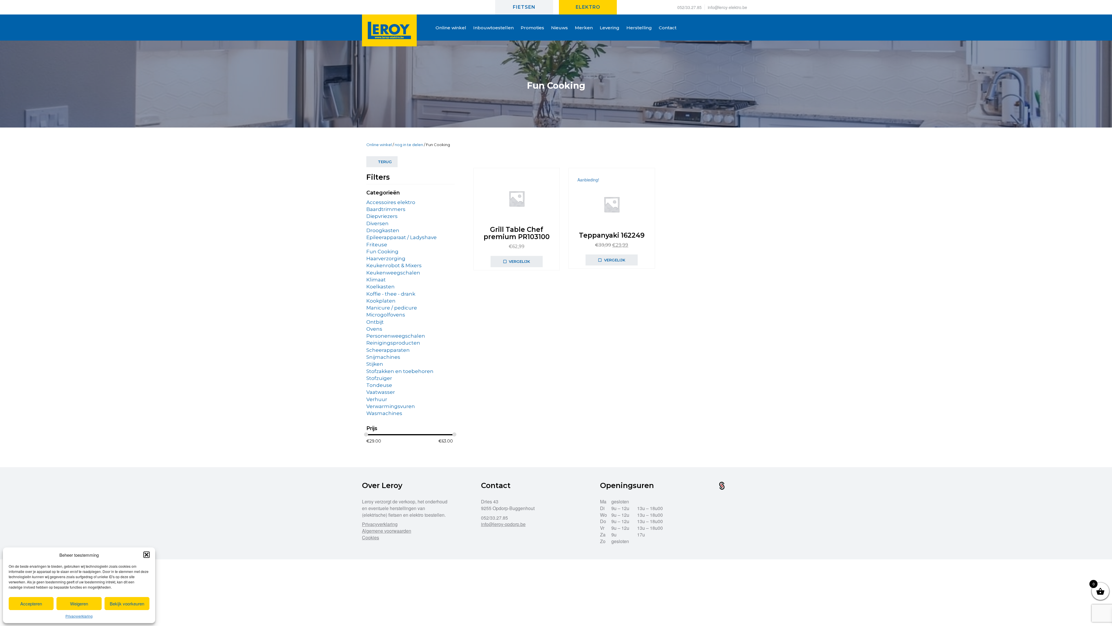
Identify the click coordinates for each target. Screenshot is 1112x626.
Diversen (377, 223)
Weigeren (79, 603)
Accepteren (31, 603)
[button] (146, 555)
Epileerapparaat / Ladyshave (401, 237)
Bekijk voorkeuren (127, 603)
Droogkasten (382, 230)
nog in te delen (409, 144)
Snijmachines (383, 357)
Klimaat (376, 280)
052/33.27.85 (689, 7)
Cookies (370, 537)
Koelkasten (380, 287)
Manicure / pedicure (391, 308)
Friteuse (376, 245)
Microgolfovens (385, 315)
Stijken (374, 364)
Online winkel (379, 144)
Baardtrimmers (385, 209)
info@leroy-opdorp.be (503, 524)
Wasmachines (384, 413)
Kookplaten (381, 301)
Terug (385, 161)
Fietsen (524, 7)
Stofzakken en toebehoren (400, 371)
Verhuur (376, 399)
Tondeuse (379, 385)
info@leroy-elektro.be (727, 7)
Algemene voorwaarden (386, 530)
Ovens (374, 329)
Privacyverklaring (79, 616)
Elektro (588, 7)
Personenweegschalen (395, 336)
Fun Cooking (382, 251)
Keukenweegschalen (393, 273)
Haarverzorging (385, 258)
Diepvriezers (382, 216)
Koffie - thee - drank (390, 294)
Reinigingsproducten (393, 343)
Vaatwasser (380, 392)
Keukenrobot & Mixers (394, 265)
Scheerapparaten (388, 350)
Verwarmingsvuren (390, 406)
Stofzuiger (379, 378)
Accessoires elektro (390, 202)
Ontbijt (375, 322)
